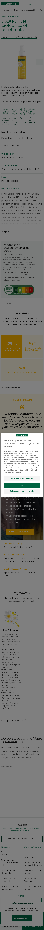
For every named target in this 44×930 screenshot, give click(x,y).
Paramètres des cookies (22, 479)
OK (22, 485)
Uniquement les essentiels (22, 491)
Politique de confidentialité (15, 472)
